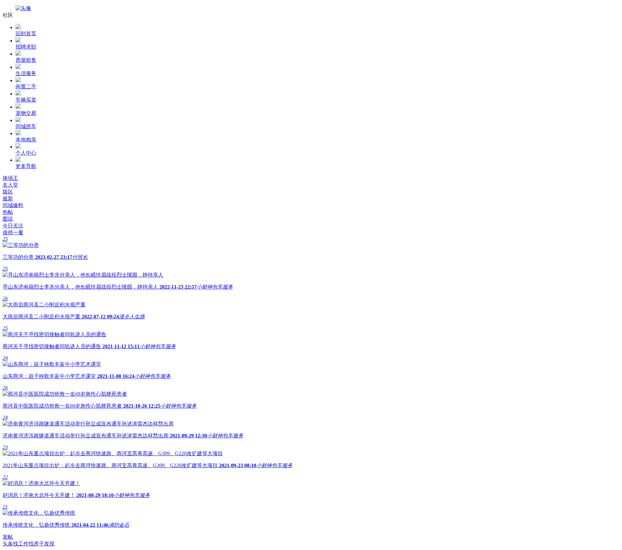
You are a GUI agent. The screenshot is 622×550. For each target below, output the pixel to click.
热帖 (8, 212)
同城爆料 (13, 205)
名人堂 (10, 185)
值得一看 (13, 232)
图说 (8, 219)
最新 (8, 198)
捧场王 (10, 178)
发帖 (8, 537)
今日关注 (13, 225)
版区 (8, 191)
